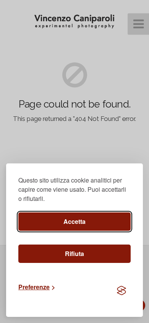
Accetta (74, 221)
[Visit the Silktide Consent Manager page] (121, 291)
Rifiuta (74, 253)
